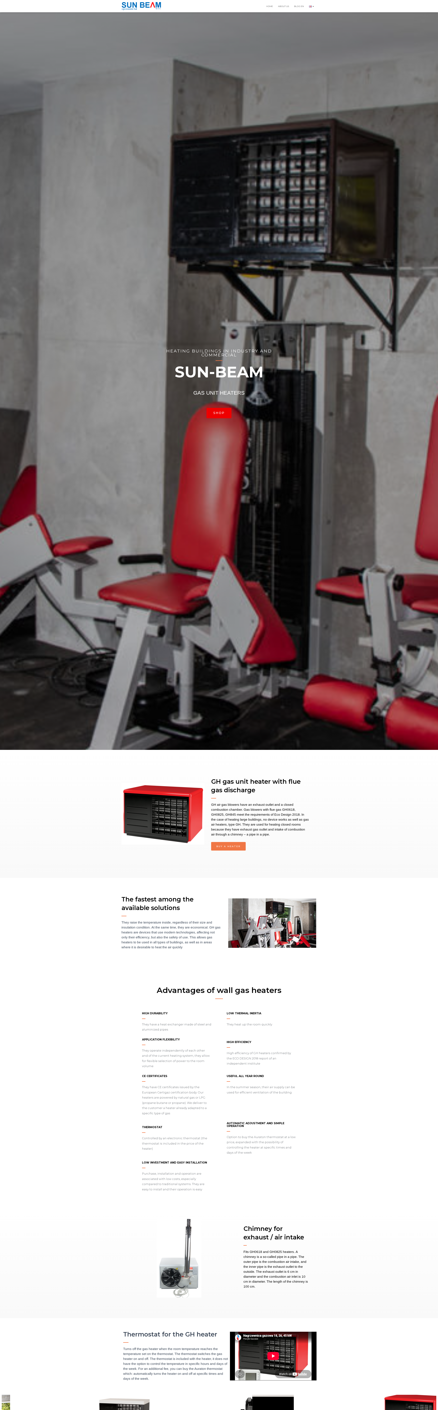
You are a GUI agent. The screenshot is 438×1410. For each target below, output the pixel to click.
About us (283, 6)
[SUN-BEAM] (141, 6)
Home (269, 6)
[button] (313, 6)
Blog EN (299, 6)
